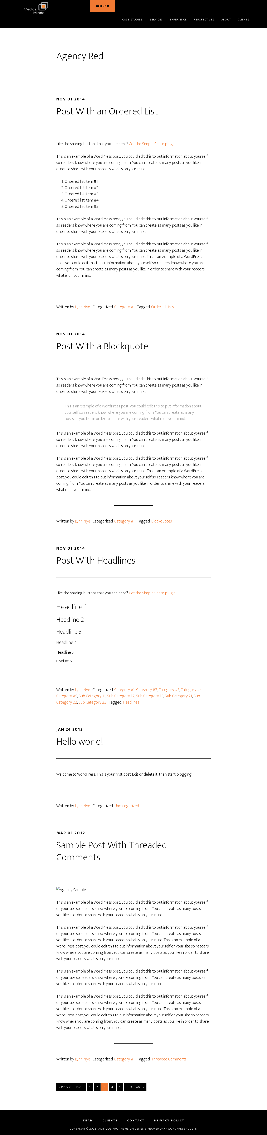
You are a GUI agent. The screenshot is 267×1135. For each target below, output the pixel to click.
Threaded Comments (168, 1059)
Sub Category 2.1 (178, 696)
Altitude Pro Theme (113, 1128)
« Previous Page (71, 1087)
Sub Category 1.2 (121, 696)
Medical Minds (52, 8)
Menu (104, 6)
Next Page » (135, 1087)
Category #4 (191, 689)
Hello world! (79, 741)
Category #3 (169, 689)
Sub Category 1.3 (149, 696)
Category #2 (146, 689)
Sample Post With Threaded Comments (111, 851)
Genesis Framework (150, 1128)
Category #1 (124, 307)
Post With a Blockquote (102, 346)
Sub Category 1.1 (92, 696)
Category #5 (66, 696)
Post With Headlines (96, 560)
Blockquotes (161, 521)
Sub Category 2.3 (92, 702)
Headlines (131, 702)
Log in (192, 1128)
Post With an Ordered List (107, 111)
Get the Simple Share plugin (152, 143)
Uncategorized (126, 805)
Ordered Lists (162, 307)
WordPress (177, 1128)
